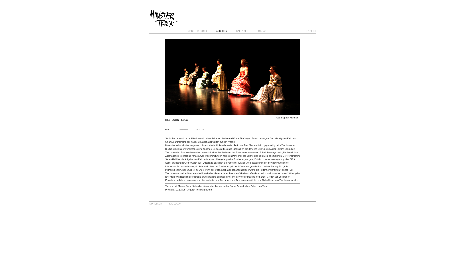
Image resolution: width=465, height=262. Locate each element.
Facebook (175, 204)
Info (167, 129)
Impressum (155, 204)
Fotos (200, 129)
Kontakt (263, 31)
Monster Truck (197, 31)
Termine (183, 129)
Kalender (242, 31)
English (311, 31)
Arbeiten (221, 31)
